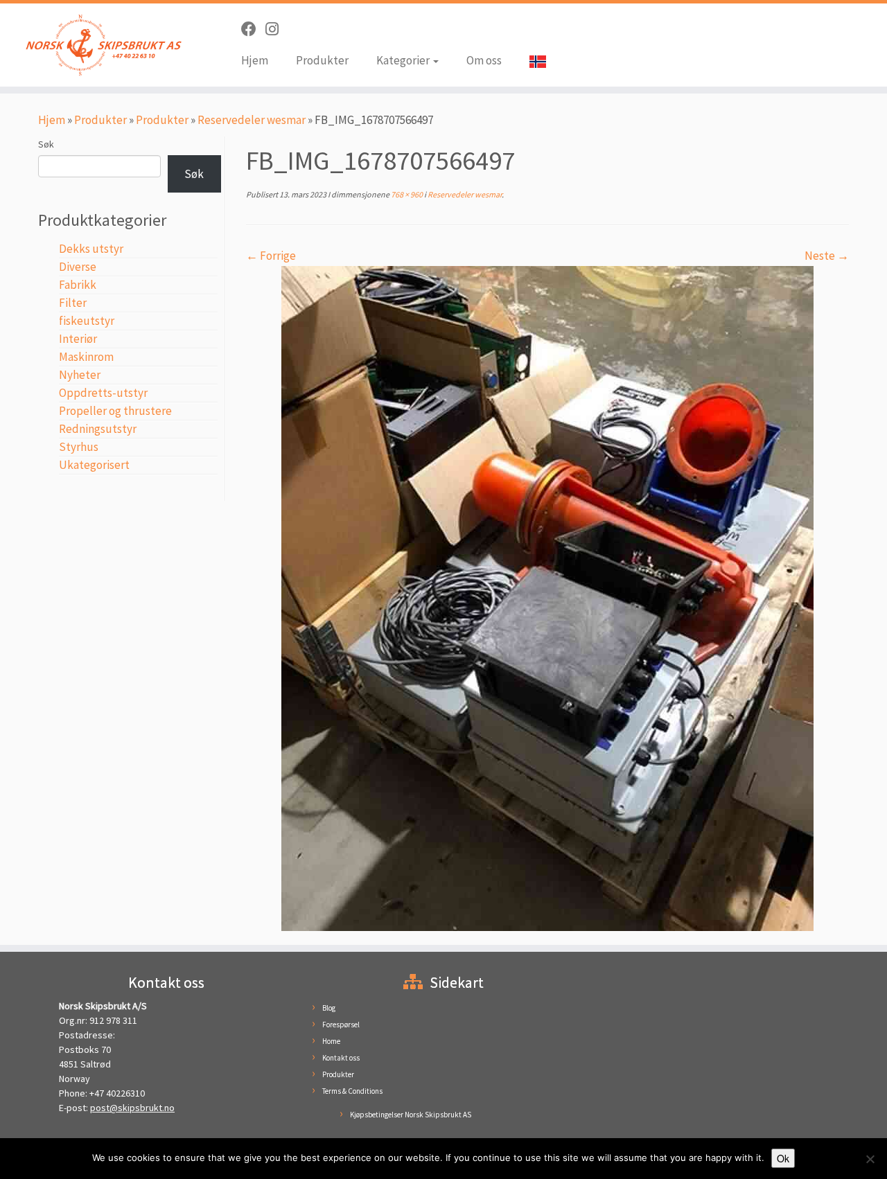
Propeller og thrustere (115, 410)
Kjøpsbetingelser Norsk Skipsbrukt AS (410, 1114)
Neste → (827, 255)
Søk (46, 144)
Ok (783, 1158)
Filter (73, 302)
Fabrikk (77, 284)
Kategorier (404, 60)
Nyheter (79, 374)
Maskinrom (86, 356)
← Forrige (271, 255)
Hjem (254, 60)
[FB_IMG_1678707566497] (547, 597)
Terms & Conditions (352, 1091)
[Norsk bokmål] (531, 60)
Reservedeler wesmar (251, 119)
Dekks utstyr (91, 248)
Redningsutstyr (98, 428)
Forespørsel (341, 1024)
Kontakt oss (341, 1058)
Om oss (484, 60)
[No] (870, 1159)
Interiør (78, 338)
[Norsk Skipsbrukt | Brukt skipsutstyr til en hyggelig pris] (102, 45)
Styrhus (78, 446)
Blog (328, 1008)
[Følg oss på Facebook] (253, 29)
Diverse (77, 266)
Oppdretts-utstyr (103, 392)
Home (331, 1041)
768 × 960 (406, 194)
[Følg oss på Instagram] (276, 29)
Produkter (322, 60)
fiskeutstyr (86, 320)
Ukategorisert (94, 464)
